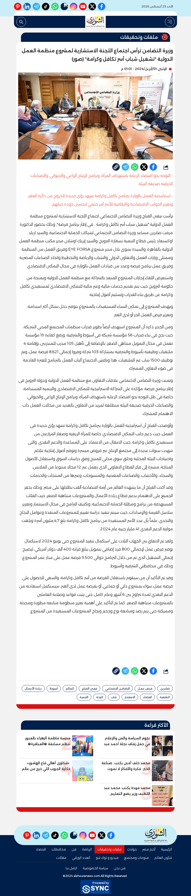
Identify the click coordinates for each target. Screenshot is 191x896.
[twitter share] (144, 167)
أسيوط (54, 688)
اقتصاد (147, 697)
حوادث (132, 849)
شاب (114, 697)
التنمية (84, 697)
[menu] (170, 22)
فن (74, 849)
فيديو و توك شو (107, 858)
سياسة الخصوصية (95, 868)
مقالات (61, 858)
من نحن (120, 868)
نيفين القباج (89, 688)
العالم (70, 688)
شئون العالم (163, 858)
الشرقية (165, 697)
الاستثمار (130, 697)
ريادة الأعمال (33, 688)
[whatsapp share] (134, 167)
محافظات (58, 849)
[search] (21, 22)
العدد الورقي (81, 858)
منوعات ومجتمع (136, 858)
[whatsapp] (116, 167)
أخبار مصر (148, 849)
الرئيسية (166, 849)
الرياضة (87, 849)
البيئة (99, 697)
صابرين (165, 688)
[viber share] (125, 167)
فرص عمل (145, 688)
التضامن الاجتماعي (117, 688)
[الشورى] (95, 22)
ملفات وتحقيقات (109, 849)
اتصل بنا (71, 868)
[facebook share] (153, 167)
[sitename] (156, 835)
